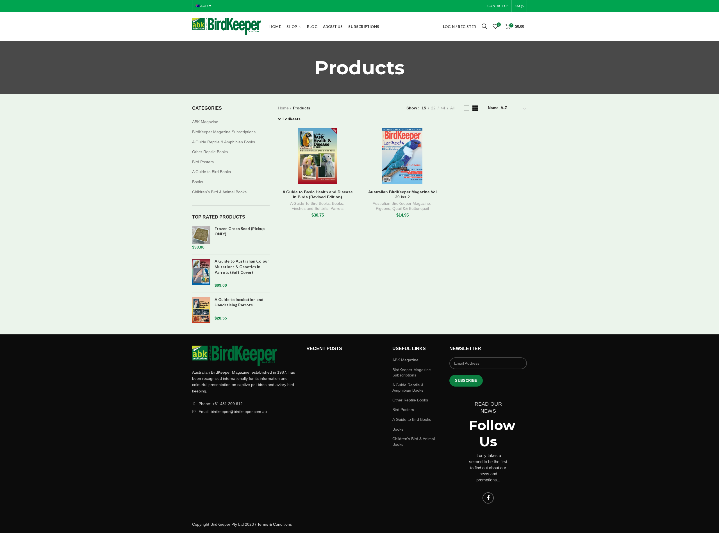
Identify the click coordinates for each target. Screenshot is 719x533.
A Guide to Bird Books (211, 171)
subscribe (466, 380)
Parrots (337, 208)
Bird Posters (203, 162)
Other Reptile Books (210, 152)
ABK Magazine (205, 122)
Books (337, 203)
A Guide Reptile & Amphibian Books (223, 142)
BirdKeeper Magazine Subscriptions (224, 132)
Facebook (488, 498)
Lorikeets (292, 119)
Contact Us (497, 6)
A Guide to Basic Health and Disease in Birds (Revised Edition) (318, 194)
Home (283, 108)
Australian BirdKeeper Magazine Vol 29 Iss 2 (402, 194)
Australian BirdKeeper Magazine (401, 203)
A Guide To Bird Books (310, 203)
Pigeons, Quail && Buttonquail (402, 208)
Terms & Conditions (274, 524)
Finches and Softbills (310, 208)
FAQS (519, 6)
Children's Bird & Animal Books (219, 192)
